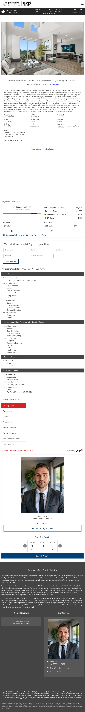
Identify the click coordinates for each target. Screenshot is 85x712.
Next (60, 546)
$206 (80, 214)
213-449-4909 (43, 523)
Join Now (9, 261)
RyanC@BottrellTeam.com (60, 668)
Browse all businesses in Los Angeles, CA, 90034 (17, 450)
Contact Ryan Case (44, 528)
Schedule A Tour (42, 556)
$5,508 (79, 207)
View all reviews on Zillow (21, 624)
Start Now (54, 84)
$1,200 (79, 211)
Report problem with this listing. (42, 149)
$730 (80, 218)
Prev (25, 546)
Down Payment (48, 222)
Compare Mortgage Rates (36, 235)
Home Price (6, 222)
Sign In (32, 244)
